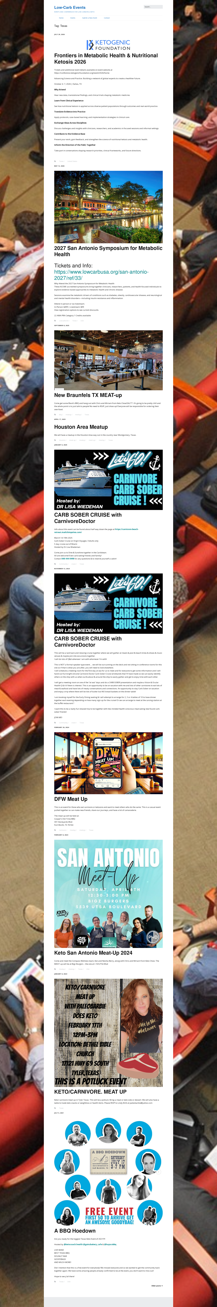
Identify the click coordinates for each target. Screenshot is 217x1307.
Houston (62, 440)
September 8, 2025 (61, 325)
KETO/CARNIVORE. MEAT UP (90, 1091)
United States (72, 161)
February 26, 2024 (61, 727)
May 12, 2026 (59, 166)
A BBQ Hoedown (75, 1230)
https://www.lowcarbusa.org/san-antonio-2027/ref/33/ (101, 274)
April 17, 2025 (60, 419)
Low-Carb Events (70, 7)
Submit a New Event (89, 18)
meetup (78, 414)
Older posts (156, 1286)
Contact (107, 18)
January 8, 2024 (60, 974)
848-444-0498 (67, 558)
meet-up (92, 440)
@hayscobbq (110, 1244)
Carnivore (62, 830)
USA (82, 321)
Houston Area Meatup (81, 426)
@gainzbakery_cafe (92, 1244)
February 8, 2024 (61, 835)
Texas (61, 161)
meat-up (72, 440)
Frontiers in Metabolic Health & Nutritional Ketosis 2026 (106, 58)
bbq (60, 414)
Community (63, 564)
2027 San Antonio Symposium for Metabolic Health (108, 251)
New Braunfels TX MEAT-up (88, 395)
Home (61, 18)
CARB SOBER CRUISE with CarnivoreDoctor (88, 517)
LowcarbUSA (63, 321)
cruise (73, 564)
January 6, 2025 (60, 445)
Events (72, 18)
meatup (68, 414)
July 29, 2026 (59, 34)
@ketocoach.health (73, 1244)
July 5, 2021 (59, 1113)
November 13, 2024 (62, 569)
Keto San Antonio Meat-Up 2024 (93, 952)
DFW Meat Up (70, 798)
